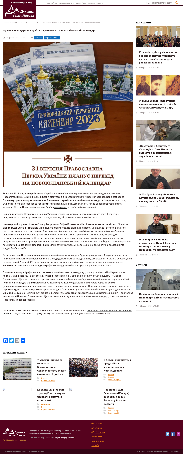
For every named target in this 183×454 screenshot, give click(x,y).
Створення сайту (143, 451)
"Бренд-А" (176, 451)
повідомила (60, 207)
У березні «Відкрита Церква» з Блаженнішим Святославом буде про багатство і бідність (51, 367)
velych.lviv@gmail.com (65, 437)
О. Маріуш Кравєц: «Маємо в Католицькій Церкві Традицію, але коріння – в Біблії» (159, 198)
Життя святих (75, 2)
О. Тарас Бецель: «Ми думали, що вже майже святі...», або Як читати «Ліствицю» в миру (158, 104)
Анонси (56, 2)
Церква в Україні (51, 38)
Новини (49, 2)
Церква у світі (113, 413)
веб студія (169, 451)
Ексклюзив (64, 2)
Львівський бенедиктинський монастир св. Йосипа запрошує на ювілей (159, 297)
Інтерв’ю (99, 2)
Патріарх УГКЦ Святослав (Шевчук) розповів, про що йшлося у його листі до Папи (117, 396)
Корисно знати (89, 2)
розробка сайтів (158, 451)
